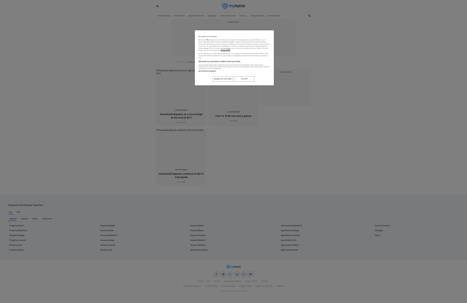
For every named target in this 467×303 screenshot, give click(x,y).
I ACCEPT (244, 79)
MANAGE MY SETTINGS (223, 79)
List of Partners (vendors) (207, 71)
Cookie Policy (225, 50)
